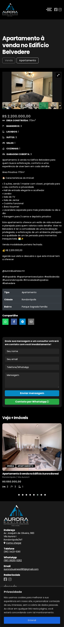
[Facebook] (56, 9)
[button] (19, 494)
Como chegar (13, 543)
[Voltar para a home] (10, 9)
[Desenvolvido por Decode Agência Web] (10, 585)
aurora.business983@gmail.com (21, 569)
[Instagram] (60, 9)
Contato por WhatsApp (31, 401)
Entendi (32, 620)
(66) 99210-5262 (13, 560)
